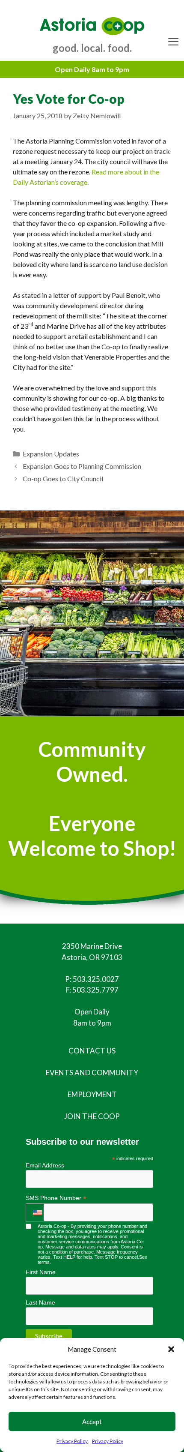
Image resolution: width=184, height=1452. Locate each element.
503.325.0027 (96, 979)
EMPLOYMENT (92, 1094)
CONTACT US (92, 1050)
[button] (171, 1349)
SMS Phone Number (56, 1198)
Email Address (45, 1165)
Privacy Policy (72, 1441)
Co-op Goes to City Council (63, 478)
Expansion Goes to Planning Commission (82, 466)
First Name (41, 1272)
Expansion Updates (51, 454)
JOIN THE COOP (92, 1116)
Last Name (40, 1302)
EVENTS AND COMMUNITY (92, 1072)
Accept (92, 1421)
